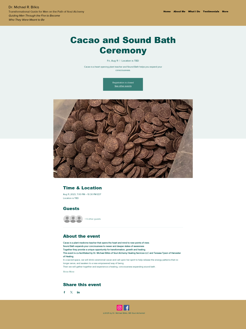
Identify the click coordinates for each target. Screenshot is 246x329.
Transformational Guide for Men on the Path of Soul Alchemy (46, 11)
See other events (123, 86)
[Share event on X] (71, 292)
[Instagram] (119, 307)
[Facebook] (126, 307)
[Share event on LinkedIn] (78, 292)
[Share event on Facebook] (64, 292)
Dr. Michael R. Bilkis (24, 7)
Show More (68, 271)
